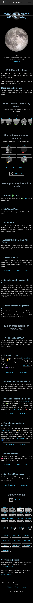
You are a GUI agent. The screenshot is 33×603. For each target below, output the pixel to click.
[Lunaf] (12, 2)
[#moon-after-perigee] (2, 355)
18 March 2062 (5, 430)
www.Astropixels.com (7, 566)
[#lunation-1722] (2, 258)
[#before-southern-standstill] (2, 423)
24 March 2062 (25, 401)
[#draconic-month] (2, 454)
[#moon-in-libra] (2, 195)
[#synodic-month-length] (2, 280)
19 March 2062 (25, 358)
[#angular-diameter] (2, 240)
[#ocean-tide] (2, 222)
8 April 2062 (15, 409)
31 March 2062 (21, 438)
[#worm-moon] (2, 209)
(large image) (16, 61)
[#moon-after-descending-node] (2, 399)
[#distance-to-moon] (2, 381)
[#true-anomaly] (2, 338)
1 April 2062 (26, 366)
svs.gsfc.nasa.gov (6, 574)
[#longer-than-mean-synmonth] (2, 306)
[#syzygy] (2, 474)
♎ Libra (24, 198)
